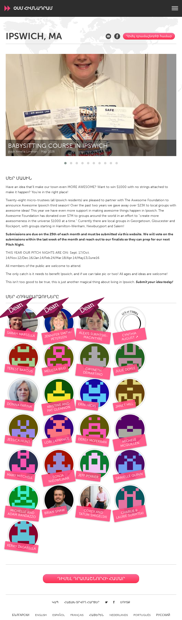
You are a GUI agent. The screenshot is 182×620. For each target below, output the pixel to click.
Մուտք (125, 602)
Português (141, 615)
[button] (65, 163)
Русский (163, 615)
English (41, 615)
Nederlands (118, 615)
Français (76, 615)
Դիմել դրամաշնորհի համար (149, 36)
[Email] (108, 36)
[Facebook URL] (117, 36)
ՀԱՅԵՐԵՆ (96, 615)
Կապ (55, 602)
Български (20, 615)
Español (58, 615)
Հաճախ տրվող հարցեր (81, 602)
